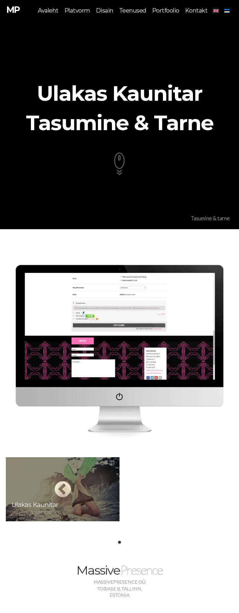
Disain (104, 10)
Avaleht (48, 10)
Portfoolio (165, 10)
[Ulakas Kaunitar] (62, 490)
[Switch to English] (216, 11)
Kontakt (196, 10)
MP (13, 9)
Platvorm (77, 10)
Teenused (132, 10)
